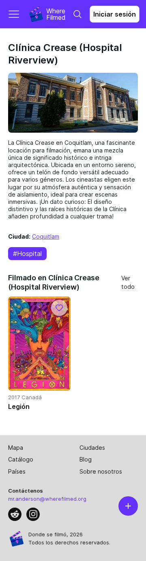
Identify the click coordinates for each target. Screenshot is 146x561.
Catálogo (20, 459)
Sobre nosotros (100, 471)
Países (17, 471)
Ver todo (128, 282)
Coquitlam (45, 236)
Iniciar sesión (114, 14)
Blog (85, 459)
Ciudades (92, 447)
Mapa (15, 447)
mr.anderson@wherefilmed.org (47, 498)
